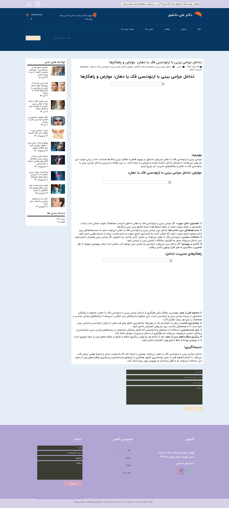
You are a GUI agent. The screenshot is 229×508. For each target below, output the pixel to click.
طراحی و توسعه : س (92, 501)
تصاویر (183, 29)
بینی (179, 66)
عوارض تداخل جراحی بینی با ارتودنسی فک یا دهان (111, 66)
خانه (199, 29)
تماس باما (149, 29)
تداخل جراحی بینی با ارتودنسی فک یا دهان (153, 66)
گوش (61, 221)
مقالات (167, 29)
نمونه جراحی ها (127, 29)
